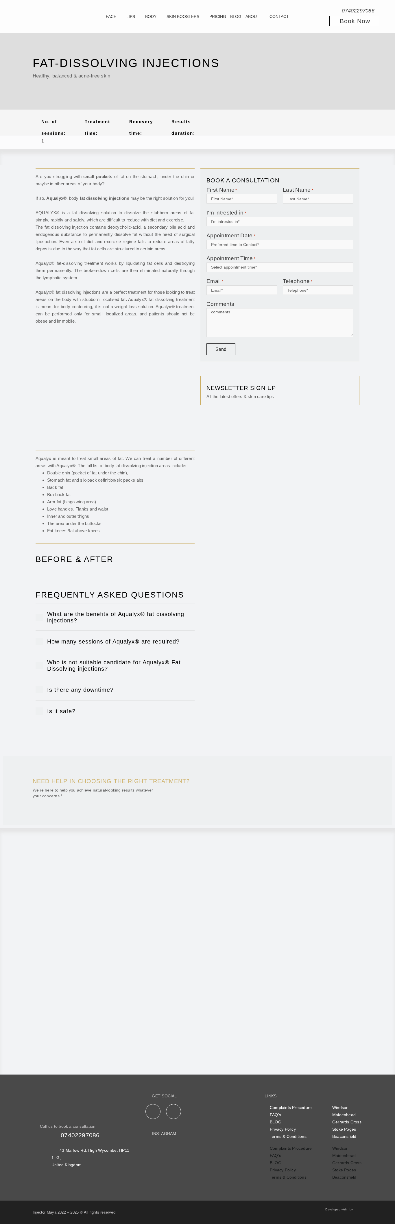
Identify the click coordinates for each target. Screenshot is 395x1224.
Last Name (298, 190)
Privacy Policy (283, 1129)
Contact (279, 16)
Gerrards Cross (346, 1122)
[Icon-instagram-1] (173, 1111)
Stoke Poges (344, 1129)
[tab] (115, 617)
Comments (220, 304)
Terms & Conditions (288, 1136)
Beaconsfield (344, 1136)
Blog (235, 16)
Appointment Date (230, 235)
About (252, 16)
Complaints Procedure (291, 1107)
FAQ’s (275, 1114)
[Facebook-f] (152, 1111)
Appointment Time (230, 258)
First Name (221, 190)
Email (214, 281)
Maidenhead (344, 1114)
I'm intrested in (226, 213)
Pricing (217, 16)
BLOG (275, 1122)
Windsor (340, 1107)
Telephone (297, 281)
